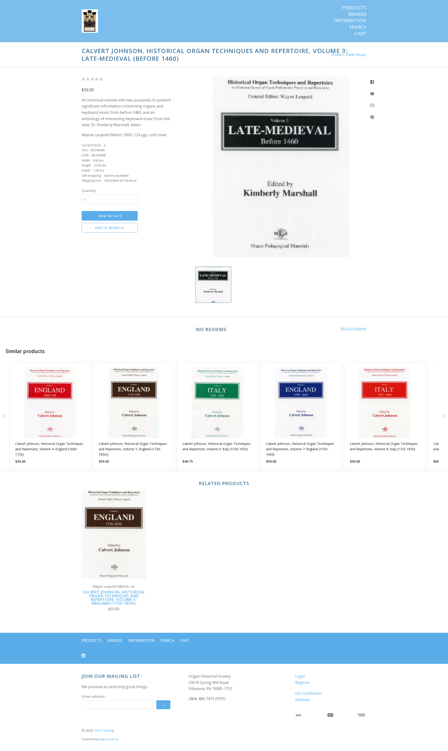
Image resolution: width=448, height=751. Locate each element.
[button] (4, 416)
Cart (360, 34)
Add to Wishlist (110, 227)
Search (357, 27)
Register (302, 682)
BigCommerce (109, 739)
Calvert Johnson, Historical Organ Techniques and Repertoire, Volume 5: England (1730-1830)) (113, 598)
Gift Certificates (308, 693)
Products (354, 8)
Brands (357, 14)
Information (350, 21)
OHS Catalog (104, 730)
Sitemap (302, 699)
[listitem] (50, 416)
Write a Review (353, 328)
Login (300, 676)
